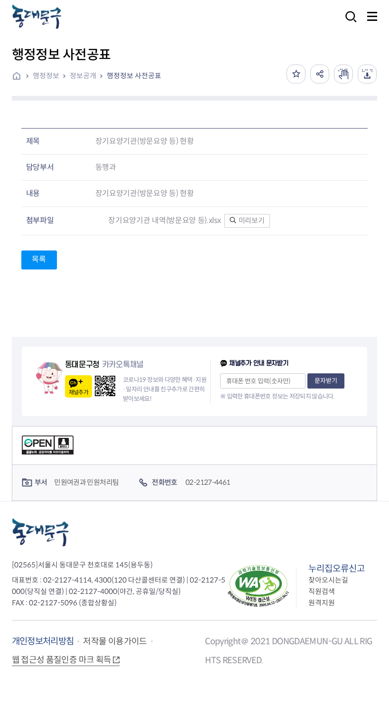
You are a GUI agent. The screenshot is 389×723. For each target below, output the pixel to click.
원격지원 (321, 602)
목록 (39, 259)
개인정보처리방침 (43, 641)
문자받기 (326, 381)
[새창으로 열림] (343, 74)
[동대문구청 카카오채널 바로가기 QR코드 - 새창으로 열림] (105, 386)
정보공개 (83, 75)
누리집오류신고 (336, 568)
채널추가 (78, 392)
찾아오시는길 (328, 579)
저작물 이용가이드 (115, 641)
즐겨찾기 (296, 74)
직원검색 (321, 591)
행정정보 (46, 75)
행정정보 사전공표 (134, 75)
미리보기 (250, 220)
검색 (348, 23)
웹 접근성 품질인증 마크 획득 (61, 660)
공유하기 (319, 74)
